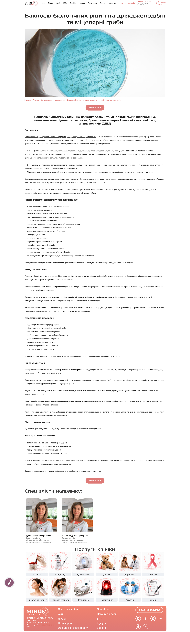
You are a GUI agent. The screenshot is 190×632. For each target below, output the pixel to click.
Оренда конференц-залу (73, 627)
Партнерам (92, 3)
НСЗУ (65, 3)
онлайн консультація (149, 610)
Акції (58, 3)
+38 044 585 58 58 (144, 2)
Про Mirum (103, 609)
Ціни (43, 3)
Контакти (112, 3)
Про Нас (73, 3)
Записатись (95, 108)
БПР (99, 618)
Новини (82, 3)
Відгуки (101, 623)
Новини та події (106, 614)
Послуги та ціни (68, 609)
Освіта (102, 3)
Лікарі (50, 3)
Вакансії (102, 627)
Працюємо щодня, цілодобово (142, 4)
